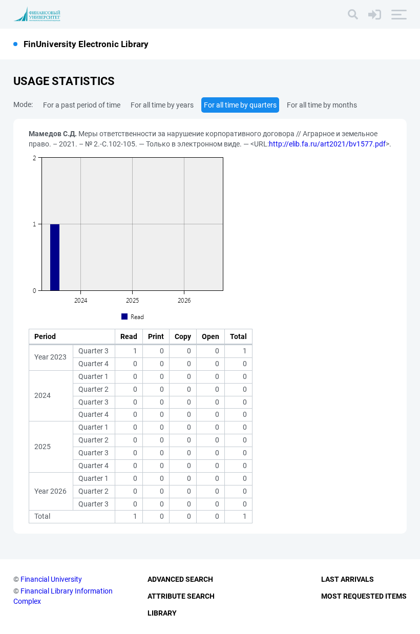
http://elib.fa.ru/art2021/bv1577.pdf (327, 144)
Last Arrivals (347, 579)
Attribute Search (181, 596)
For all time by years (162, 105)
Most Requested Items (364, 596)
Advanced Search (180, 579)
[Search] (353, 14)
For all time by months (322, 105)
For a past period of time (81, 105)
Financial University (51, 579)
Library (162, 613)
